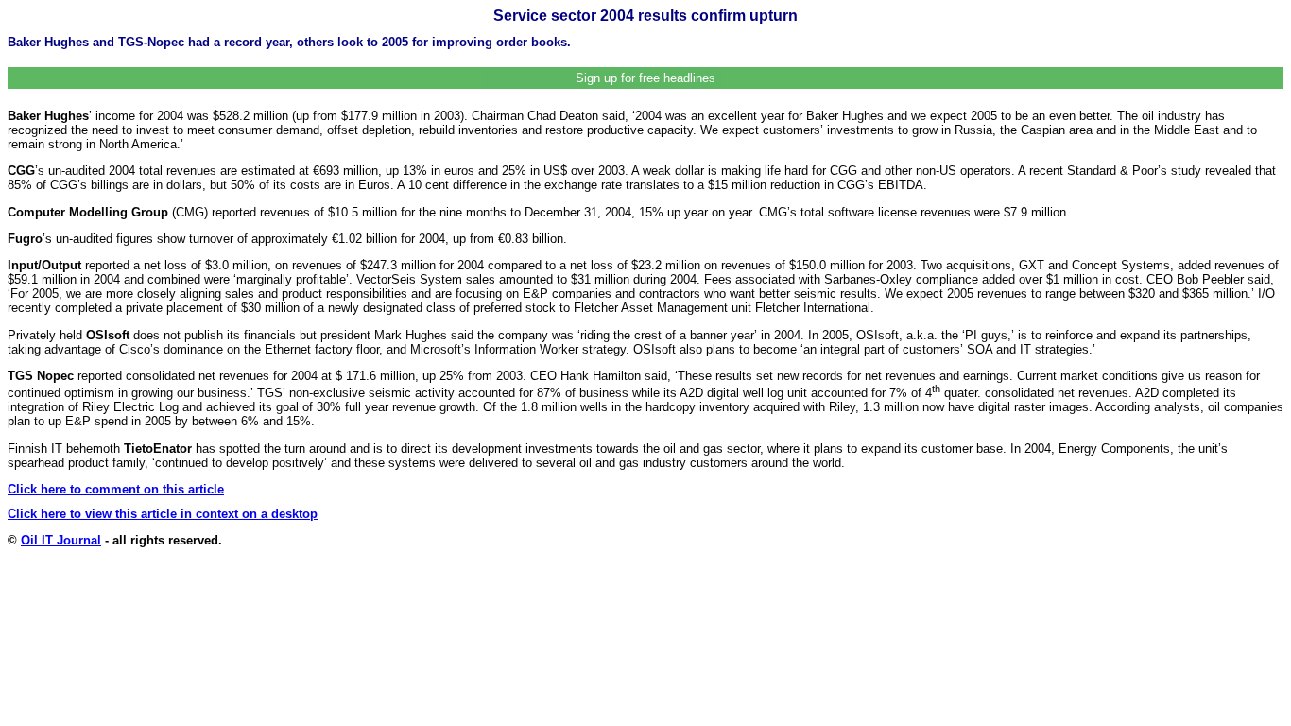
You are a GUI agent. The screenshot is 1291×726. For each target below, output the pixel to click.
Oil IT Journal (61, 540)
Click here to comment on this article (116, 489)
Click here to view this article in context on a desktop (163, 514)
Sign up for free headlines (645, 78)
